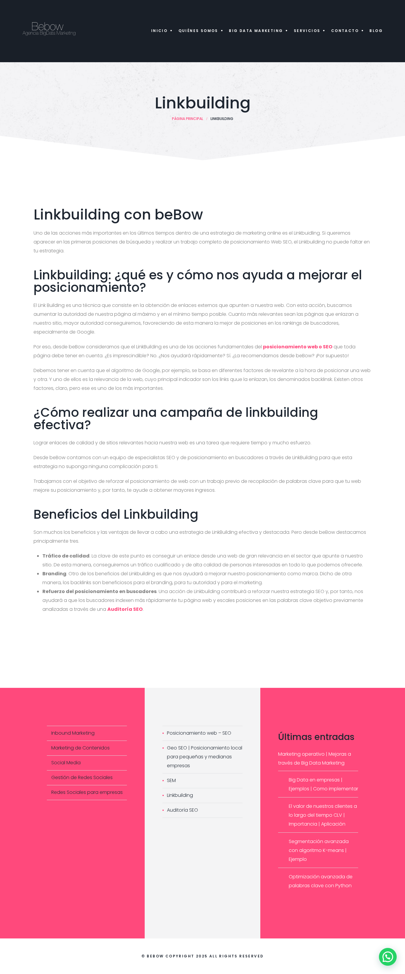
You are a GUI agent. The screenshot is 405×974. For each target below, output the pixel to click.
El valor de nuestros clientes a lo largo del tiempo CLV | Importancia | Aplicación (323, 815)
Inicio (159, 30)
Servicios (307, 30)
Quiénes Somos (198, 30)
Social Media (66, 762)
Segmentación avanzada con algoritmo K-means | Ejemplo (319, 850)
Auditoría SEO (182, 810)
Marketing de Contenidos (80, 747)
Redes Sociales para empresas (87, 792)
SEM (171, 780)
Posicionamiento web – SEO (199, 733)
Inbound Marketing (73, 733)
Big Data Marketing (256, 30)
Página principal (187, 118)
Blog (376, 30)
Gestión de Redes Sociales (82, 777)
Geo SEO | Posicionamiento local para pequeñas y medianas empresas (204, 756)
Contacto (345, 30)
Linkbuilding (180, 795)
